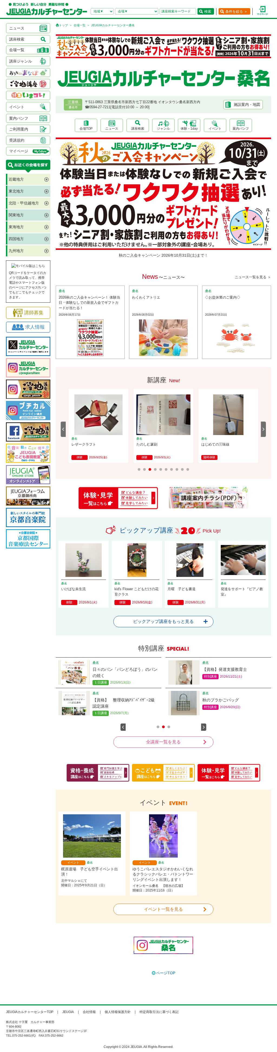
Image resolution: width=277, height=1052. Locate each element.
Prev (63, 429)
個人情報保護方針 (118, 1012)
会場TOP (86, 128)
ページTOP (165, 973)
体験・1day (189, 128)
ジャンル (163, 128)
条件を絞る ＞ (236, 11)
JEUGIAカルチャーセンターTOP (29, 1012)
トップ (63, 25)
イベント (215, 128)
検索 (207, 11)
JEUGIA (68, 1012)
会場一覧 (79, 25)
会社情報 (89, 1012)
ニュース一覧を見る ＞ (253, 277)
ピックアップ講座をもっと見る (163, 621)
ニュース (111, 128)
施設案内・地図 (247, 104)
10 (187, 469)
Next (263, 429)
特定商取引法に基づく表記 (159, 1012)
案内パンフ (241, 128)
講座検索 (137, 128)
